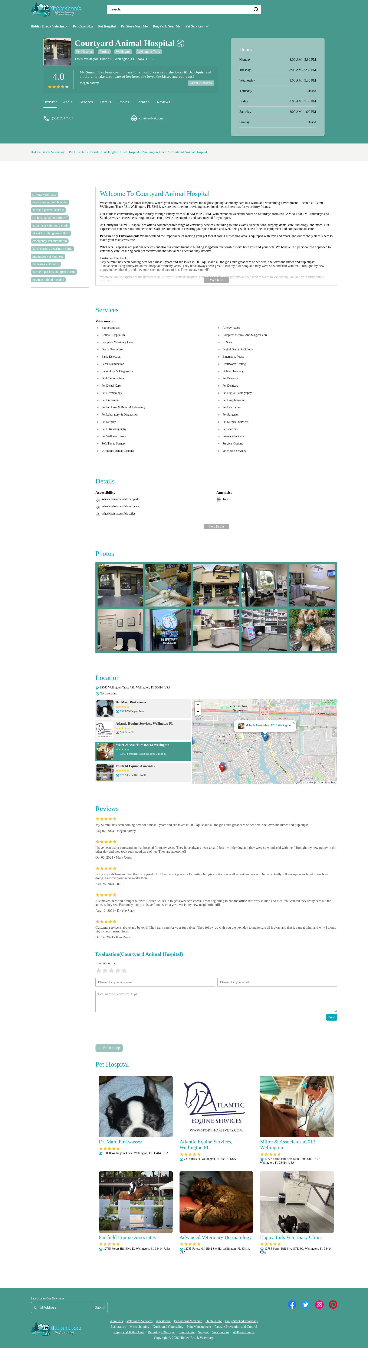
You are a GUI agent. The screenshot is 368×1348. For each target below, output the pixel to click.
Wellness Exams (243, 1332)
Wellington (123, 51)
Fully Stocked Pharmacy (241, 1321)
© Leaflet (308, 782)
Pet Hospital (107, 26)
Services (86, 102)
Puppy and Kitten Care (129, 1332)
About (67, 102)
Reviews (163, 102)
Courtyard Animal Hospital (188, 152)
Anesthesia (163, 1321)
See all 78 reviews (201, 83)
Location (143, 102)
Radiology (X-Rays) (161, 1332)
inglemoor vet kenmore (47, 256)
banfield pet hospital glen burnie (53, 272)
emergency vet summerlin (49, 241)
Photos (123, 102)
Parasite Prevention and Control (235, 1326)
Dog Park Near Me (166, 26)
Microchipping (139, 1326)
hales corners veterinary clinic (52, 248)
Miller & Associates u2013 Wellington (268, 725)
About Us (116, 1321)
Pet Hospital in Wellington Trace (144, 152)
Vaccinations (220, 1332)
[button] (221, 768)
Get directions (108, 693)
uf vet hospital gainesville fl (50, 233)
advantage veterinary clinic (50, 225)
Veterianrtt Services (139, 1321)
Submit (100, 1307)
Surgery (203, 1332)
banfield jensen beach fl (48, 210)
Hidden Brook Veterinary (49, 26)
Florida (104, 51)
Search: (115, 9)
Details (105, 102)
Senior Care (187, 1332)
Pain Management (199, 1326)
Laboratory (118, 1326)
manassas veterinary (45, 264)
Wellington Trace (148, 51)
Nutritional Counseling (168, 1326)
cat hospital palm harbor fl (49, 217)
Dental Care (214, 1321)
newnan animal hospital (48, 279)
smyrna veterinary (44, 194)
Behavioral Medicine (188, 1321)
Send (331, 1017)
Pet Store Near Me (134, 26)
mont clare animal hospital (50, 202)
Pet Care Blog (83, 26)
